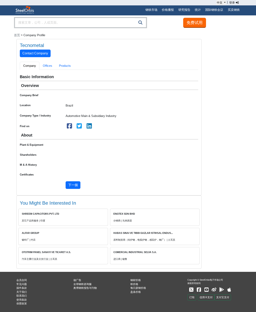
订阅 (191, 297)
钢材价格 (135, 280)
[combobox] (80, 22)
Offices (47, 65)
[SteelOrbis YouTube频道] (206, 289)
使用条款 (21, 299)
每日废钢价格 (138, 287)
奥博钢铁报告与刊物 (85, 287)
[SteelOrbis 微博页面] (214, 289)
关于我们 (21, 291)
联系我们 (21, 295)
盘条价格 (135, 291)
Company (29, 65)
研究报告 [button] (184, 9)
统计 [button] (198, 9)
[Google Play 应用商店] (222, 289)
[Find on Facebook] (69, 127)
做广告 (77, 280)
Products (65, 65)
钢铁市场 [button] (151, 9)
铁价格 (134, 284)
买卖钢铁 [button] (234, 9)
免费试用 (195, 22)
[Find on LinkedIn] (89, 127)
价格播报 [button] (168, 9)
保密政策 (21, 303)
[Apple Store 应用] (229, 289)
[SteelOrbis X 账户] (191, 289)
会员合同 (21, 280)
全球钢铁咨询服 (82, 284)
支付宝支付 (222, 297)
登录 (232, 2)
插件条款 (21, 287)
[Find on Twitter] (79, 127)
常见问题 (21, 284)
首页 (17, 35)
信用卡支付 (206, 297)
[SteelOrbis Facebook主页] (199, 289)
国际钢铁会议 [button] (214, 9)
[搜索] (140, 22)
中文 (219, 2)
